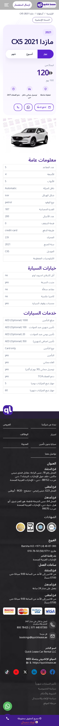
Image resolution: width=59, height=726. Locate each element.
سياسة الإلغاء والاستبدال (44, 698)
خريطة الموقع (49, 703)
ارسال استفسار (22, 4)
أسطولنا (40, 13)
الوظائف (24, 434)
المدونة (24, 444)
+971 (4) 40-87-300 (45, 546)
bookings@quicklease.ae (33, 637)
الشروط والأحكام (48, 693)
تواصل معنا (50, 453)
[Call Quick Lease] (7, 718)
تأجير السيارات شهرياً (45, 683)
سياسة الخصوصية (47, 688)
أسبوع (29, 54)
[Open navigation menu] (6, 5)
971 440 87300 (39, 627)
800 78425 (22, 627)
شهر (13, 54)
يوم (45, 54)
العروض (7, 424)
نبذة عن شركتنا (49, 424)
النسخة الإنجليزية (42, 20)
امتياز (53, 434)
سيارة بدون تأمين (47, 444)
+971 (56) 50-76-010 (39, 551)
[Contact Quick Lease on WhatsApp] (7, 706)
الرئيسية (49, 13)
